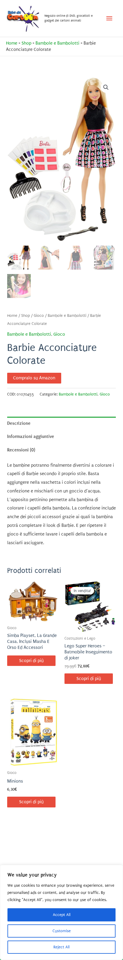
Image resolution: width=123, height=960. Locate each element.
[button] (106, 87)
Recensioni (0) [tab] (21, 450)
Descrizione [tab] (18, 423)
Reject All (61, 947)
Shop (26, 43)
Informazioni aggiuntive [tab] (30, 436)
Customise (62, 931)
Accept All (61, 914)
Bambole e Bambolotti (57, 43)
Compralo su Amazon (34, 378)
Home (11, 43)
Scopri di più (31, 660)
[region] (61, 912)
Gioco (39, 315)
